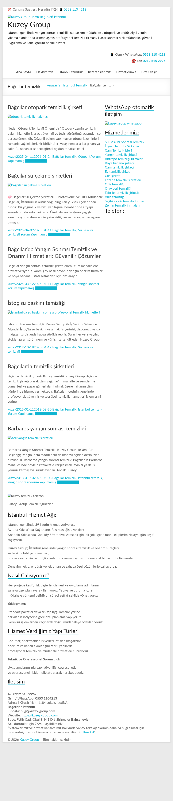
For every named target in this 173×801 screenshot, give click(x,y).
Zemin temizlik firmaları (122, 205)
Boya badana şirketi (119, 163)
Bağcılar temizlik (64, 156)
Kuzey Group (29, 25)
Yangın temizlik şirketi (121, 154)
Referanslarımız (99, 72)
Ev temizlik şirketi (118, 171)
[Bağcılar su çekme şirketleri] (29, 185)
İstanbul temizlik (71, 72)
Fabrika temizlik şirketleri (123, 192)
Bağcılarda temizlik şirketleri (41, 366)
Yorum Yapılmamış (33, 234)
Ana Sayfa (23, 72)
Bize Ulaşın (149, 72)
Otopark (84, 156)
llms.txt (88, 732)
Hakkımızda (44, 72)
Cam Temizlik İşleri (118, 150)
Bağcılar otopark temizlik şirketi (45, 107)
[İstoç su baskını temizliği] (54, 312)
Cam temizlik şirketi (119, 167)
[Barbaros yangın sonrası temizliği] (30, 438)
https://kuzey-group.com (40, 715)
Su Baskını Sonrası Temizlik (124, 142)
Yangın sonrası (88, 284)
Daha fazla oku (36, 161)
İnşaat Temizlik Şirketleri (122, 146)
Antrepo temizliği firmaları (124, 159)
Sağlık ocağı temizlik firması (125, 201)
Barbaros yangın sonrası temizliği (47, 428)
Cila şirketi (112, 176)
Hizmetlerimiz (126, 72)
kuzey (12, 156)
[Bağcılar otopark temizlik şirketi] (28, 116)
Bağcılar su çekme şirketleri (40, 176)
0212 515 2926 (154, 61)
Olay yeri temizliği (118, 188)
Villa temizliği (114, 197)
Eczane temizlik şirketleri (123, 180)
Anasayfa (54, 85)
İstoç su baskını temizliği (36, 303)
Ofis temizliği (114, 184)
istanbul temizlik (75, 85)
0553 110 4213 (75, 9)
